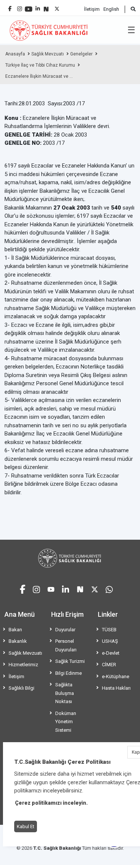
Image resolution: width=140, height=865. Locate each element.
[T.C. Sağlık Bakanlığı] (70, 558)
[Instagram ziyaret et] (36, 588)
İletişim (92, 9)
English (111, 9)
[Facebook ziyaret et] (22, 588)
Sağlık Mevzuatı (47, 54)
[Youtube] (28, 6)
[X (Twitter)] (57, 7)
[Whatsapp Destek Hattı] (109, 588)
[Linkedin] (37, 5)
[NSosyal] (46, 6)
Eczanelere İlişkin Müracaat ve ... (39, 76)
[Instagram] (19, 7)
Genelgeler (81, 54)
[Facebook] (10, 5)
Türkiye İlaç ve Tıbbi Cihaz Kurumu (40, 65)
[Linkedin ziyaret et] (65, 588)
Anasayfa (15, 54)
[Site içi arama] (130, 9)
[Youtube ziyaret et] (51, 588)
